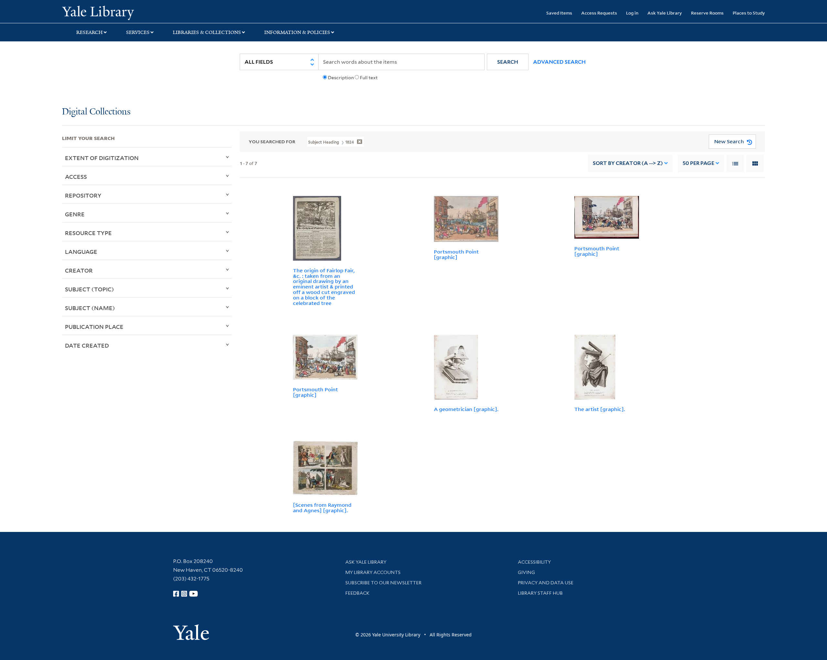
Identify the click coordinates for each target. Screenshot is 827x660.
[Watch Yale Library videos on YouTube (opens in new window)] (193, 594)
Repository (83, 195)
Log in (632, 13)
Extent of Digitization (102, 158)
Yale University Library (114, 12)
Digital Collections (96, 112)
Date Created (87, 345)
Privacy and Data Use (545, 582)
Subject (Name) (90, 308)
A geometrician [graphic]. (466, 409)
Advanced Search (559, 62)
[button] (508, 62)
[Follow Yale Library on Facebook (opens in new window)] (176, 594)
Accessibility (534, 562)
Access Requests (599, 13)
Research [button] (89, 32)
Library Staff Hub (540, 593)
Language (81, 251)
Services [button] (138, 32)
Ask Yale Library (664, 13)
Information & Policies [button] (297, 32)
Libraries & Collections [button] (207, 32)
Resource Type (88, 233)
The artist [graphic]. (599, 409)
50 (698, 163)
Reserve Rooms (707, 13)
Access (76, 176)
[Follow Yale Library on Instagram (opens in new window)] (184, 594)
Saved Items (559, 13)
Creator (79, 270)
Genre (75, 214)
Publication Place (94, 326)
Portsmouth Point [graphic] (456, 254)
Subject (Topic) (89, 289)
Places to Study (749, 13)
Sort (628, 163)
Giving (526, 572)
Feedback (357, 593)
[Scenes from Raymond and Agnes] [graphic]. (322, 508)
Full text (369, 77)
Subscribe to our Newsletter (383, 582)
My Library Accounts (373, 572)
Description (341, 77)
